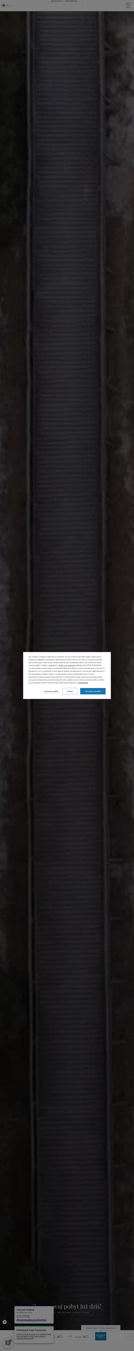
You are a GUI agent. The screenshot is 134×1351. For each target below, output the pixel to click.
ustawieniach (83, 683)
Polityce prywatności (67, 665)
